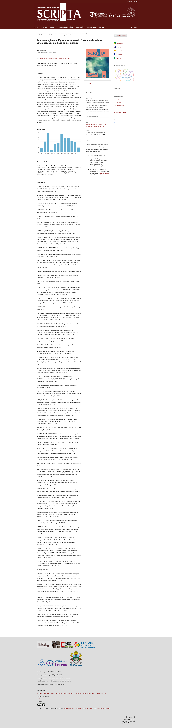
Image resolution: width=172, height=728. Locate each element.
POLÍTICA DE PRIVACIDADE (95, 27)
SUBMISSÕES (80, 27)
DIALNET (39, 693)
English (118, 47)
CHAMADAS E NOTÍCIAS (66, 27)
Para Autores (117, 102)
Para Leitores (117, 100)
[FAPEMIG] (41, 666)
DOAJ (52, 693)
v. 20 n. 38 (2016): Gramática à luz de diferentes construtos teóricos (67, 33)
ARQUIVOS (44, 27)
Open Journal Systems (120, 113)
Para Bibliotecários (119, 105)
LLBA (84, 693)
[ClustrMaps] (114, 123)
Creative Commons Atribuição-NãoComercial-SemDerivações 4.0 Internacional (86, 708)
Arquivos (44, 33)
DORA (38, 698)
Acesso (136, 1)
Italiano (118, 58)
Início (38, 33)
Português (119, 44)
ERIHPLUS (58, 693)
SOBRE (52, 27)
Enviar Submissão (120, 35)
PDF (90, 83)
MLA (88, 693)
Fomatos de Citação (92, 116)
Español (119, 51)
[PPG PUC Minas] (64, 666)
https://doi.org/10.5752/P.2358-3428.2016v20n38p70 (55, 58)
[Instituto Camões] (67, 647)
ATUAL (36, 27)
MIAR (92, 693)
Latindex (78, 693)
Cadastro (129, 1)
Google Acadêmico (68, 693)
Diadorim (46, 693)
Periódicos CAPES (101, 693)
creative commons (104, 173)
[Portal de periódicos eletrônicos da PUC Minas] (48, 647)
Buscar (134, 27)
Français (119, 54)
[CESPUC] (84, 647)
